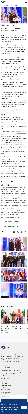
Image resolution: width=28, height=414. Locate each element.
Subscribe (14, 400)
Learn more (4, 411)
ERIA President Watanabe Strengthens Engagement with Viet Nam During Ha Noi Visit (13, 328)
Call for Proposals (5, 389)
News (10, 5)
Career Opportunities (6, 385)
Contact (3, 381)
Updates (6, 5)
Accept (23, 408)
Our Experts (4, 383)
